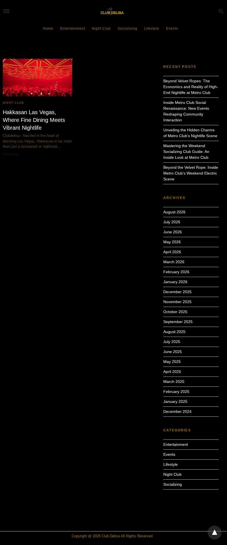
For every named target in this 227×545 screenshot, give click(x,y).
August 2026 (174, 212)
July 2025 (171, 341)
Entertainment (72, 28)
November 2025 (177, 302)
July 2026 (171, 222)
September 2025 (178, 321)
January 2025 (175, 401)
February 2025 (176, 391)
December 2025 (177, 292)
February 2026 (176, 272)
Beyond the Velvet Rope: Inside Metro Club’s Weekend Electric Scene (190, 173)
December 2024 (177, 411)
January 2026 (175, 282)
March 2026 (173, 262)
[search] (221, 11)
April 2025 (172, 371)
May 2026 (172, 242)
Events (172, 28)
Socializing (127, 28)
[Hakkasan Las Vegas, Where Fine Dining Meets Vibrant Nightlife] (37, 77)
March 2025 (173, 381)
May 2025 (172, 361)
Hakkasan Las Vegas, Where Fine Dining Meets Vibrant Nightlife (34, 120)
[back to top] (214, 532)
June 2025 (172, 351)
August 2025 (174, 331)
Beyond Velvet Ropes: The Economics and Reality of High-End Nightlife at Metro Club (190, 87)
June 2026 (172, 232)
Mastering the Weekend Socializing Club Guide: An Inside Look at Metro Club (186, 152)
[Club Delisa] (113, 11)
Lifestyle (151, 28)
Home (48, 28)
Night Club (101, 28)
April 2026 (172, 252)
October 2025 (175, 311)
